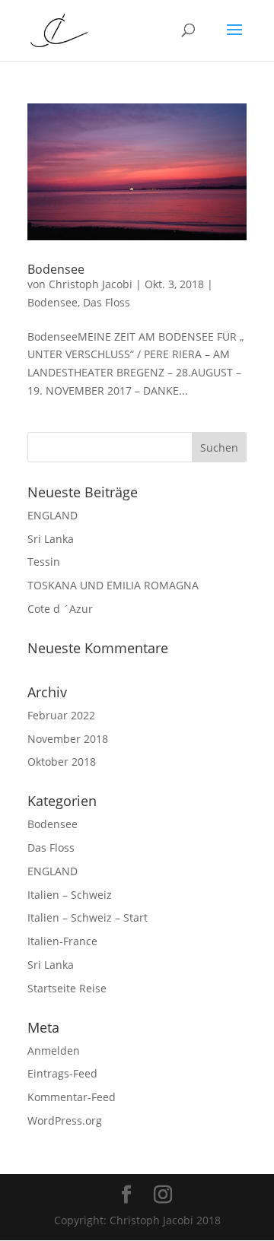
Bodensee (55, 269)
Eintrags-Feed (62, 1073)
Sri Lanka (50, 539)
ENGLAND (52, 515)
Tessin (43, 561)
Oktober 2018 (61, 761)
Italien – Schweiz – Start (87, 917)
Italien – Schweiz (69, 894)
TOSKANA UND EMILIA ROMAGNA (113, 585)
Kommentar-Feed (71, 1097)
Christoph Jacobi (90, 284)
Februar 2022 (61, 715)
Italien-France (62, 941)
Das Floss (106, 302)
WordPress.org (64, 1120)
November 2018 (67, 739)
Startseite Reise (67, 988)
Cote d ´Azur (60, 608)
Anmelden (53, 1050)
